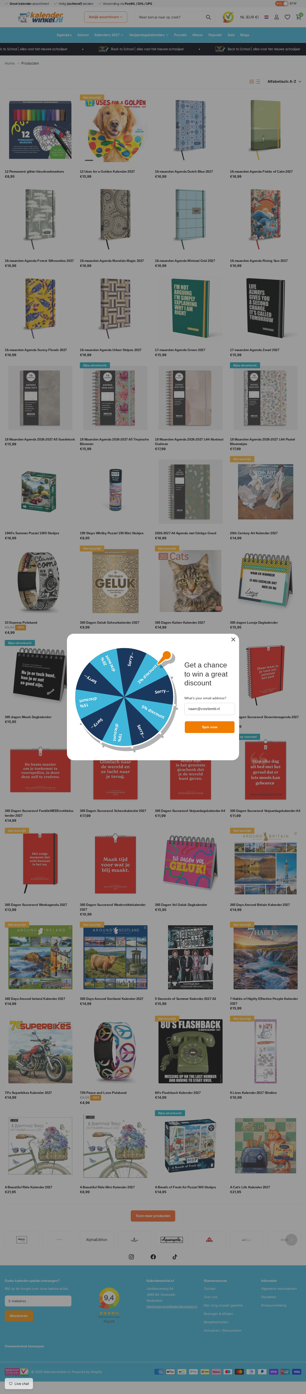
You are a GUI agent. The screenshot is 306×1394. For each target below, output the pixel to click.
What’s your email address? (205, 698)
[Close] (233, 639)
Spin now (209, 727)
